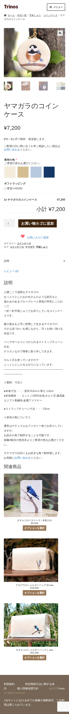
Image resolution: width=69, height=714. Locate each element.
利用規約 (9, 684)
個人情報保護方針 (28, 688)
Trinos (11, 6)
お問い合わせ (12, 149)
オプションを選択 (34, 528)
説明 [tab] (6, 260)
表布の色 (10, 159)
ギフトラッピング (15, 183)
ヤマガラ (30, 247)
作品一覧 (22, 15)
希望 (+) (14, 188)
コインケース (51, 15)
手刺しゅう (35, 15)
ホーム (11, 15)
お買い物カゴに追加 (37, 223)
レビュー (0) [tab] (11, 271)
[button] (60, 33)
